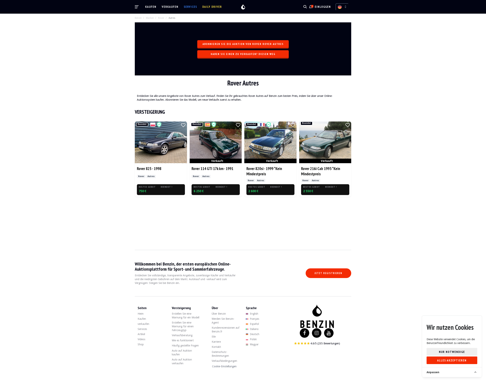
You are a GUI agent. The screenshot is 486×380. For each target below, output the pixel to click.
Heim (141, 313)
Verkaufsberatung (182, 335)
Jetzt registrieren (328, 273)
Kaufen (150, 7)
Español (254, 323)
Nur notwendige (452, 352)
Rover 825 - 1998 (149, 168)
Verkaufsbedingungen (224, 360)
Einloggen (323, 7)
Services (190, 7)
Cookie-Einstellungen (224, 366)
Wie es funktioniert (183, 340)
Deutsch (254, 334)
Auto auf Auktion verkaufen (182, 361)
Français (254, 318)
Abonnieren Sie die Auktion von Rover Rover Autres (243, 44)
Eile (214, 336)
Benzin (138, 18)
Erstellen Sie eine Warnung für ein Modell (185, 315)
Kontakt (216, 346)
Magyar (254, 344)
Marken (150, 18)
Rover (161, 18)
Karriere (216, 341)
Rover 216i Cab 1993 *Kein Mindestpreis (320, 171)
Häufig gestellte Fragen (185, 345)
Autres (172, 18)
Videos (141, 339)
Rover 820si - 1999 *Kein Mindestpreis (264, 171)
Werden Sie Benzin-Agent (223, 320)
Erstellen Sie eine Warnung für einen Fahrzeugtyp (183, 326)
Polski (253, 339)
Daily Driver (212, 7)
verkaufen (170, 7)
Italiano (254, 329)
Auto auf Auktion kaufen (182, 352)
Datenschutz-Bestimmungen (220, 353)
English (253, 313)
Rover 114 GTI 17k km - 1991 (212, 168)
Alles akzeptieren (452, 360)
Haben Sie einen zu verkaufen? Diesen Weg (243, 54)
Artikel (141, 334)
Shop (141, 344)
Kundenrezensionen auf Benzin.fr (225, 329)
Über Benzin (219, 313)
